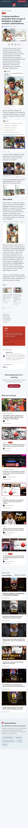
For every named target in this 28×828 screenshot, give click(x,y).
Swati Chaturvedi (7, 181)
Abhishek (13, 532)
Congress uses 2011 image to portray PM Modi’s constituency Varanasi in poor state (7, 297)
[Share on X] (12, 44)
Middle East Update (19, 248)
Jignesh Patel (7, 26)
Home (3, 10)
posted (10, 52)
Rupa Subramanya (13, 179)
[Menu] (25, 5)
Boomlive (15, 261)
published (5, 206)
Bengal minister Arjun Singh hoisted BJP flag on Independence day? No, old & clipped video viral (14, 640)
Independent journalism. (6, 1)
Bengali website (18, 263)
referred (16, 154)
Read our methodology (9, 343)
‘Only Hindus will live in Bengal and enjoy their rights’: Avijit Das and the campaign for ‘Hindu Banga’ (13, 417)
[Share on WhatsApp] (15, 44)
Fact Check (8, 10)
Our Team (19, 741)
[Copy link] (19, 44)
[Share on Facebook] (9, 44)
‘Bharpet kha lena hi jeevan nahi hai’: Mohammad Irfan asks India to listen (13, 529)
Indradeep (9, 477)
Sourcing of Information (8, 741)
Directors (5, 744)
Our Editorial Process (8, 737)
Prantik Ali (7, 421)
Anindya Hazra (8, 448)
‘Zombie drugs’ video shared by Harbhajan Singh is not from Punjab (13, 662)
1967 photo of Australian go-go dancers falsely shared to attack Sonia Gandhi (14, 445)
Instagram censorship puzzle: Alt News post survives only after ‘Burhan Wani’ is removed (14, 473)
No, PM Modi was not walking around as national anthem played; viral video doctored (13, 557)
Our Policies (19, 737)
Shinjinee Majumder (9, 505)
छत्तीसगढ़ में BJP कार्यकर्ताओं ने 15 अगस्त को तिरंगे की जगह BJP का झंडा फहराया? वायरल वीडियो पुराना (13, 594)
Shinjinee (14, 477)
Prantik (8, 532)
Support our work (22, 1)
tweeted (11, 112)
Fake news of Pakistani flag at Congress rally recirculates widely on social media (7, 317)
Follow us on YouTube (20, 575)
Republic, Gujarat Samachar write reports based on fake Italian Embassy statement (13, 708)
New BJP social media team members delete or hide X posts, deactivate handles (13, 501)
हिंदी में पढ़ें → (5, 367)
